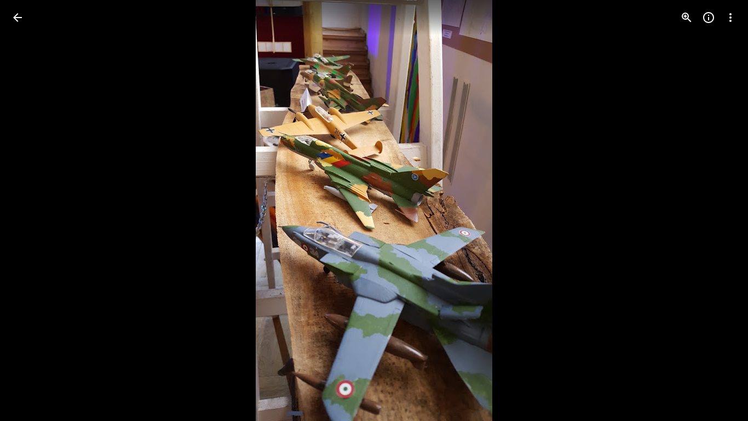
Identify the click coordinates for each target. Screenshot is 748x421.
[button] (30, 210)
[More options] (730, 18)
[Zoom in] (687, 18)
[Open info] (709, 18)
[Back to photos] (17, 17)
